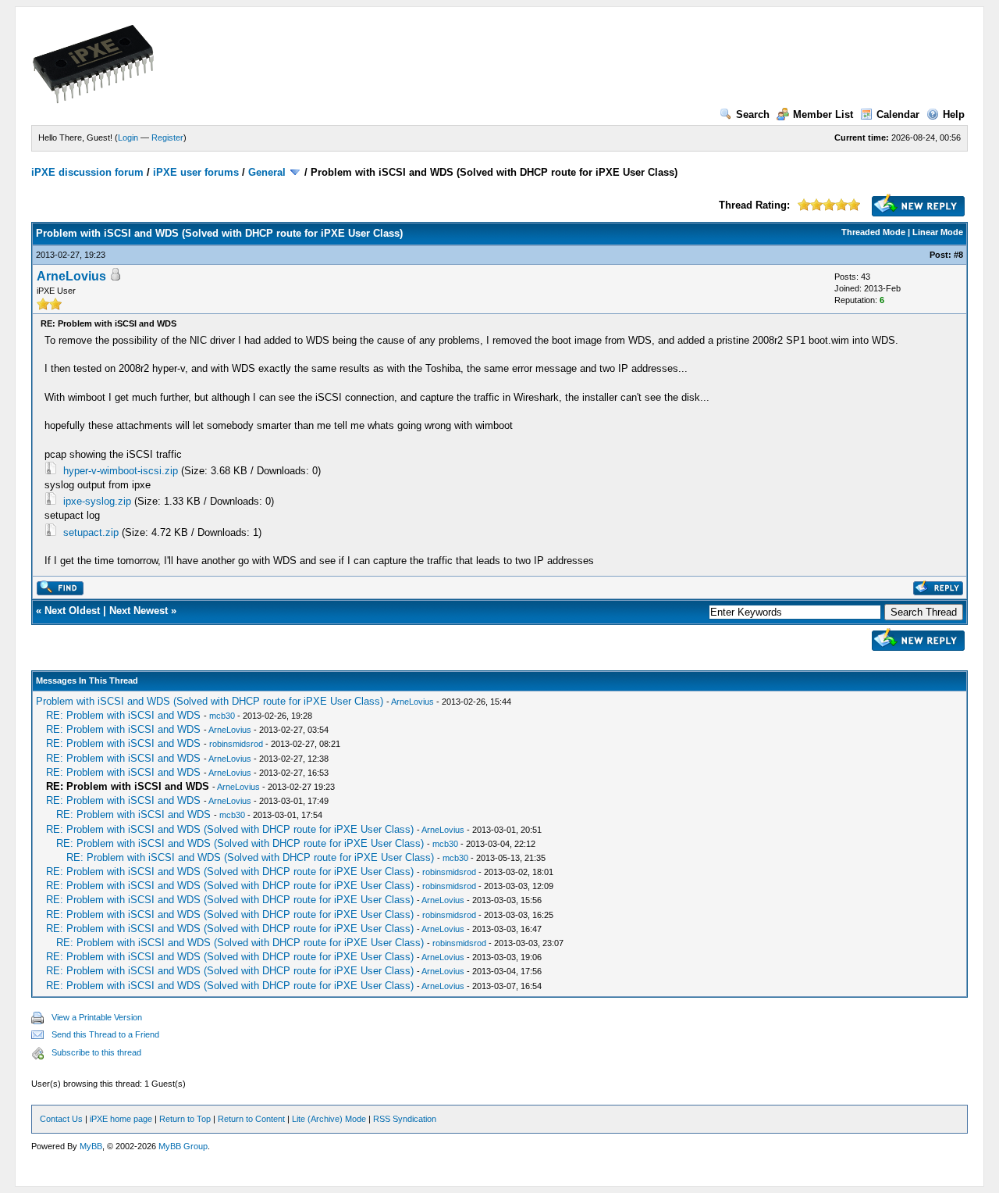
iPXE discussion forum (87, 172)
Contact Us (61, 1118)
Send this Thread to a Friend (105, 1034)
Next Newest (138, 610)
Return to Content (251, 1118)
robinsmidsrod (236, 743)
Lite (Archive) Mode (329, 1118)
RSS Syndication (404, 1118)
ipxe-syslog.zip (97, 501)
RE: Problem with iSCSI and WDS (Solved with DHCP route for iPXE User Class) (230, 829)
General (267, 172)
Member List (823, 114)
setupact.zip (91, 532)
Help (954, 114)
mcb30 (222, 715)
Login (128, 137)
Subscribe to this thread (96, 1052)
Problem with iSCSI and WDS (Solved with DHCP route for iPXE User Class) (209, 701)
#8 (958, 254)
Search (753, 114)
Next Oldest (72, 610)
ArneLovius (71, 276)
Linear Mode (937, 232)
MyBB (91, 1146)
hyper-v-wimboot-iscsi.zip (120, 471)
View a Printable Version (97, 1017)
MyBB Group (183, 1146)
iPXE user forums (196, 172)
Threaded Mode (873, 232)
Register (167, 137)
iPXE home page (121, 1118)
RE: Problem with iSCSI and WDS (123, 715)
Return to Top (185, 1118)
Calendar (897, 114)
